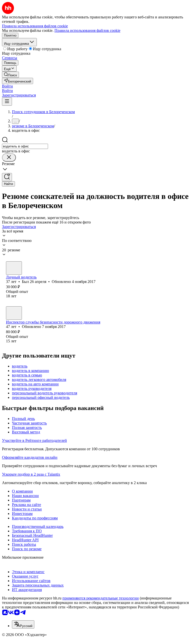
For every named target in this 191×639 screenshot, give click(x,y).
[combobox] (25, 146)
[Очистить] (9, 157)
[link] (10, 75)
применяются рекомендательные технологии (100, 598)
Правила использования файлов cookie (87, 30)
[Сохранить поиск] (7, 177)
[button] (7, 86)
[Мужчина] (14, 268)
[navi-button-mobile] (7, 101)
